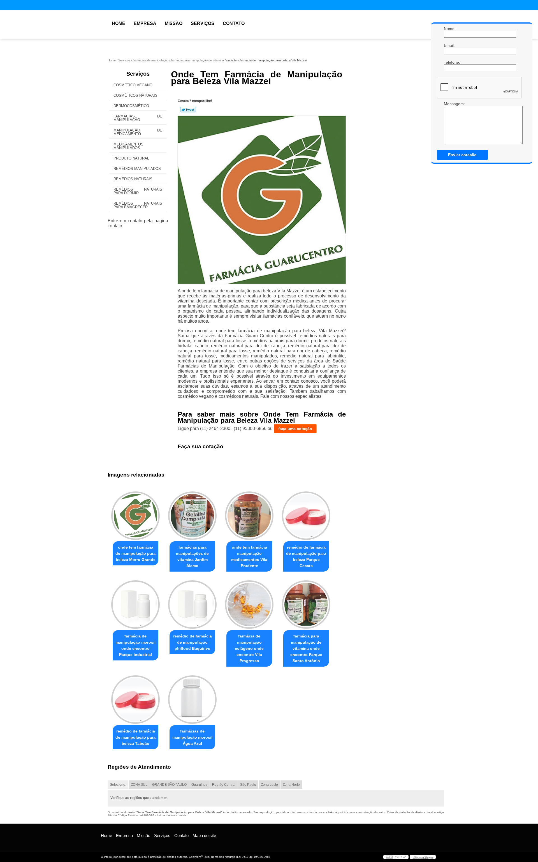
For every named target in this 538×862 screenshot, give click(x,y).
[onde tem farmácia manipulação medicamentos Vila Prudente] (249, 515)
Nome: (449, 28)
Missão (173, 23)
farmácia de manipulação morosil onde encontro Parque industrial (135, 645)
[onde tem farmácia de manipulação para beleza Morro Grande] (135, 515)
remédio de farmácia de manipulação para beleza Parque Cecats (306, 556)
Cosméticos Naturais (135, 95)
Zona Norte (291, 785)
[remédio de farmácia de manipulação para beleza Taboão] (135, 699)
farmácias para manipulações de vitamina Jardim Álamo (192, 556)
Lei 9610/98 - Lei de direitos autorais (162, 815)
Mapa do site (204, 835)
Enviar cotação (462, 154)
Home (118, 23)
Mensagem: (449, 103)
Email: (449, 45)
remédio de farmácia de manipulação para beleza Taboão (135, 737)
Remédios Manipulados (137, 169)
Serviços (202, 23)
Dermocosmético (131, 106)
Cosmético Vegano (132, 85)
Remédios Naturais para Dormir (137, 191)
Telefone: (449, 62)
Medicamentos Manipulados (128, 146)
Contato (234, 23)
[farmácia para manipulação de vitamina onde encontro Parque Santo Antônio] (306, 604)
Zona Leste (269, 785)
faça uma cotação (295, 428)
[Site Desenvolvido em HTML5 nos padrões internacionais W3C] (396, 857)
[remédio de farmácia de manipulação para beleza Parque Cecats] (306, 515)
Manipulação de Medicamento (137, 132)
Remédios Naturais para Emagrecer (137, 205)
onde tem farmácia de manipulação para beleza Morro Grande (135, 553)
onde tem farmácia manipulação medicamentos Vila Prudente (249, 556)
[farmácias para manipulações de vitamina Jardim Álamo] (192, 515)
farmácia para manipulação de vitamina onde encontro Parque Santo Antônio (306, 648)
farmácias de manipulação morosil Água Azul (192, 737)
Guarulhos (199, 785)
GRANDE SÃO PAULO (169, 785)
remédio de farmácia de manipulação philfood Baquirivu (192, 642)
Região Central (223, 785)
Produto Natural (131, 158)
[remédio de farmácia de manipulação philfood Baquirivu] (192, 604)
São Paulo (248, 785)
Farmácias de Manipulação (137, 118)
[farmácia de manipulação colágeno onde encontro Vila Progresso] (249, 604)
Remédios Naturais (132, 179)
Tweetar (188, 109)
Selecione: (118, 785)
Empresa (145, 23)
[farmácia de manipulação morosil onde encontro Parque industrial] (135, 604)
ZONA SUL (139, 785)
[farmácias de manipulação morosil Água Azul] (192, 699)
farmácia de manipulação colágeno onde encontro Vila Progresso (249, 648)
